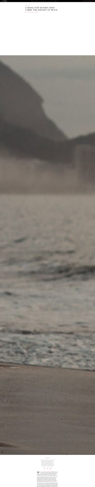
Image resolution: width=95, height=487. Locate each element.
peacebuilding (47, 471)
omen (41, 471)
